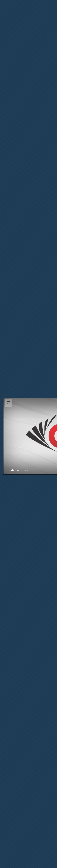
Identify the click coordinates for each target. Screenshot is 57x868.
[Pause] (7, 470)
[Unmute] (13, 470)
